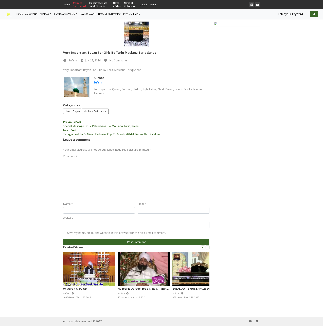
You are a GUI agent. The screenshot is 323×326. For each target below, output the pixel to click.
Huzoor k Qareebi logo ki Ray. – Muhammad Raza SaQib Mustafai (162, 288)
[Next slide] (207, 247)
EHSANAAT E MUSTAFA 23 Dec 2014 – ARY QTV (202, 288)
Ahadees (44, 13)
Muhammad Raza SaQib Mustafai (98, 4)
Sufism (73, 60)
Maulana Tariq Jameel (79, 4)
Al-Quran (30, 13)
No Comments (118, 60)
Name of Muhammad (130, 4)
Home (67, 4)
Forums (154, 4)
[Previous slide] (203, 247)
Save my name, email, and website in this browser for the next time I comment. (116, 233)
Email (142, 204)
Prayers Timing (131, 13)
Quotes (143, 4)
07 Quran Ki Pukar (75, 288)
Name (68, 204)
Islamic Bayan (72, 111)
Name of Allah (117, 4)
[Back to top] (10, 306)
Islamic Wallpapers (64, 13)
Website (68, 218)
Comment (70, 156)
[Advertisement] (237, 89)
